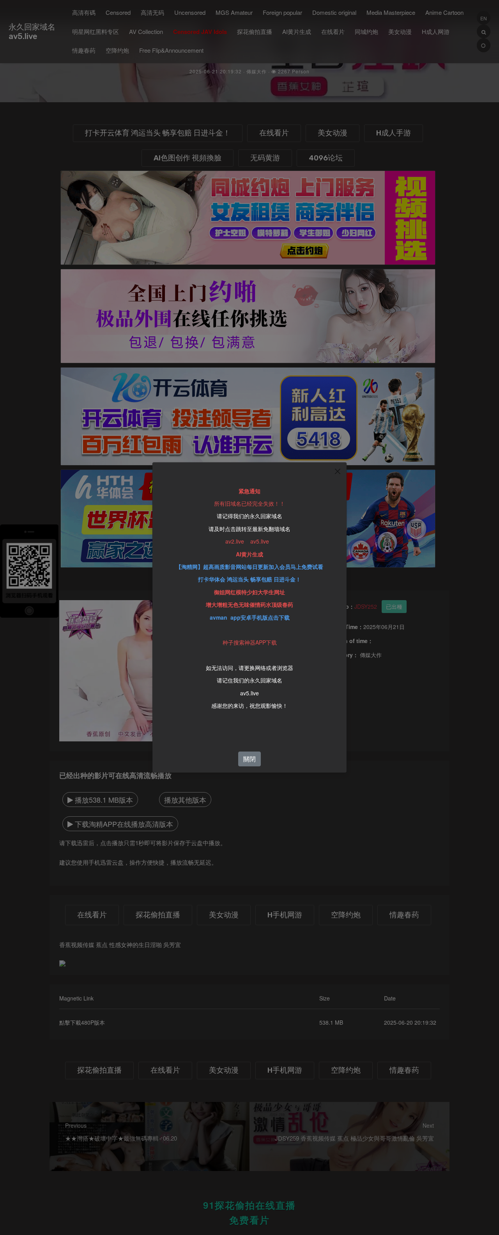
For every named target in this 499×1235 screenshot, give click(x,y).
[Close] (337, 471)
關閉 (249, 758)
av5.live (249, 693)
